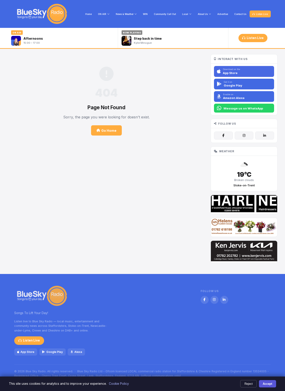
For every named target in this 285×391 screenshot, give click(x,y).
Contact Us (240, 14)
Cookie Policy (119, 383)
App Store (27, 352)
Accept (267, 383)
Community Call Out (165, 14)
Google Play (54, 352)
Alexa (78, 352)
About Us (203, 14)
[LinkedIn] (264, 136)
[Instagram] (244, 136)
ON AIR (102, 14)
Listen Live (262, 14)
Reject (248, 383)
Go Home (108, 130)
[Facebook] (223, 136)
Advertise (222, 14)
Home (88, 14)
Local (185, 14)
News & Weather (125, 14)
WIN (145, 14)
